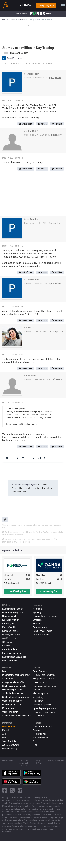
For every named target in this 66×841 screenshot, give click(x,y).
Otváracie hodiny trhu (12, 612)
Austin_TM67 (31, 131)
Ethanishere (30, 375)
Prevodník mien (9, 660)
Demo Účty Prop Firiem (44, 712)
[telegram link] (20, 790)
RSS (4, 737)
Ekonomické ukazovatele (14, 657)
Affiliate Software (10, 745)
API (4, 734)
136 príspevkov (56, 331)
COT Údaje (7, 642)
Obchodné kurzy (10, 712)
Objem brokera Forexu (43, 682)
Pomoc (36, 730)
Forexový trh (8, 623)
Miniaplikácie (8, 726)
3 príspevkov (55, 77)
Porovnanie (38, 715)
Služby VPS (7, 678)
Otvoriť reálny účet (17, 591)
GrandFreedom (14, 58)
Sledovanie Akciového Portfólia (17, 715)
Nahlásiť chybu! (40, 737)
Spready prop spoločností (45, 708)
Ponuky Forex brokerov (44, 675)
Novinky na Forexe (11, 634)
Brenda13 (29, 327)
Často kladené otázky (43, 726)
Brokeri (5, 671)
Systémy (37, 612)
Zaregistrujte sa (46, 5)
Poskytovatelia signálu (13, 682)
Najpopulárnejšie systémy (45, 616)
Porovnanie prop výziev (44, 704)
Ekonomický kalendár (12, 609)
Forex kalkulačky (10, 649)
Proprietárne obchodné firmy (16, 675)
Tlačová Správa (40, 693)
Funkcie (6, 730)
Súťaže (36, 623)
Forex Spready (40, 671)
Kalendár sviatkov (10, 620)
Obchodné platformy (12, 701)
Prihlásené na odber (18, 53)
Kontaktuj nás (39, 734)
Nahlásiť (58, 124)
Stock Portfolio (9, 741)
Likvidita (6, 645)
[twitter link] (12, 790)
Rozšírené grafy (9, 748)
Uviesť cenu (27, 124)
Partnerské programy (12, 689)
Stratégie (37, 620)
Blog (35, 745)
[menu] (63, 5)
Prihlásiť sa (25, 5)
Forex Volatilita (9, 627)
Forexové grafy (40, 627)
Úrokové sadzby (9, 616)
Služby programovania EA (14, 686)
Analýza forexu (9, 638)
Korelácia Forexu (10, 631)
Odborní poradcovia (11, 704)
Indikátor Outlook (41, 634)
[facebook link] (4, 790)
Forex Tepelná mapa (11, 653)
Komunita (37, 609)
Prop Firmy (38, 701)
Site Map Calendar (55, 760)
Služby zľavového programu (15, 697)
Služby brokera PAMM (12, 693)
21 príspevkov (55, 135)
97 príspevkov (55, 379)
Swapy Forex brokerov (43, 678)
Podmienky (7, 760)
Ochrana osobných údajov (24, 763)
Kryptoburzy (8, 708)
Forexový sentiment (42, 631)
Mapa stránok (39, 761)
